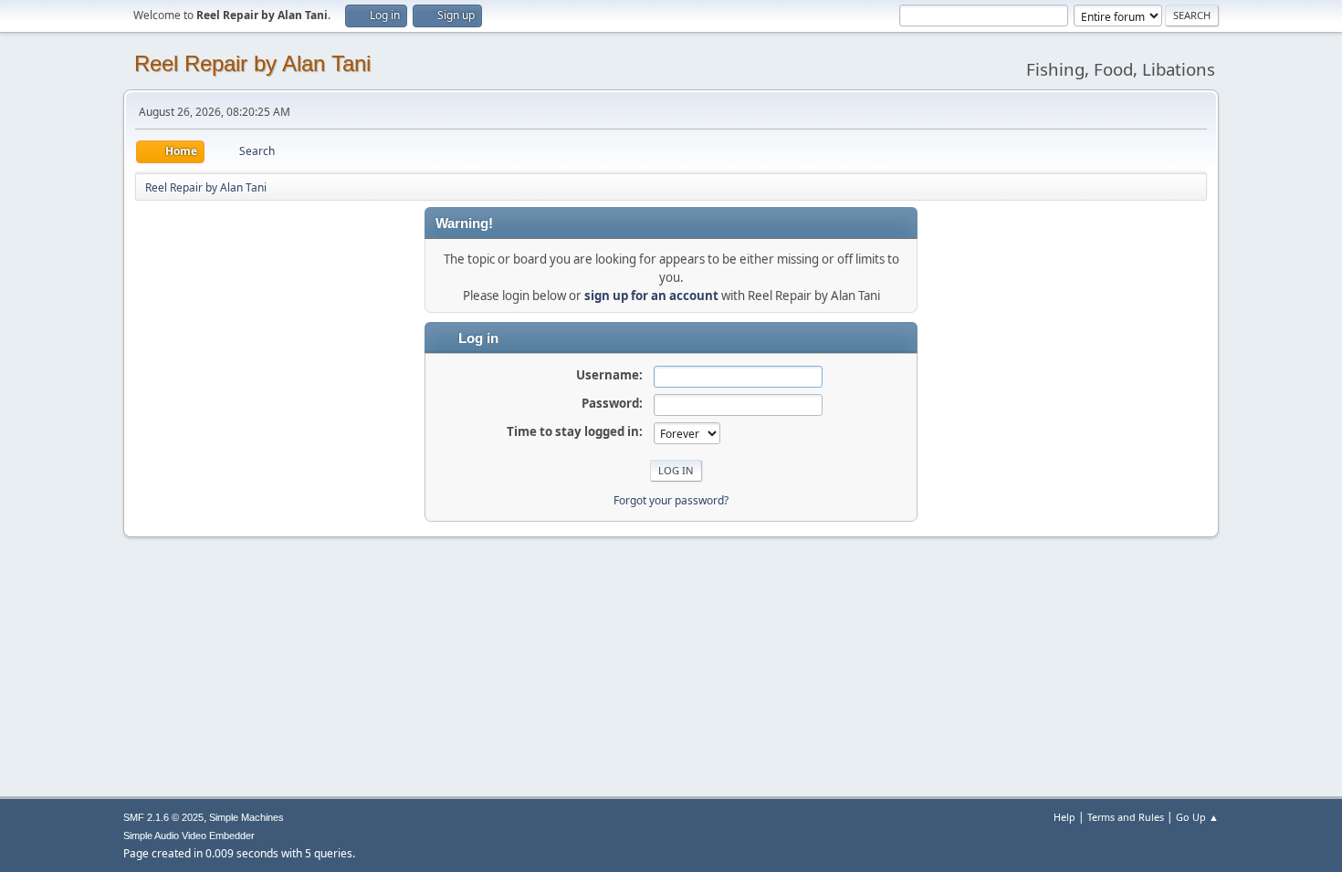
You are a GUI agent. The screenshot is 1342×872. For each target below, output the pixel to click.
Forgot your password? (671, 500)
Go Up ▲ (1197, 817)
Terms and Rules (1125, 817)
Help (1064, 817)
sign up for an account (651, 295)
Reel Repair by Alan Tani (252, 63)
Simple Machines (246, 817)
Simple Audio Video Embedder (189, 835)
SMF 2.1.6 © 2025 (163, 817)
